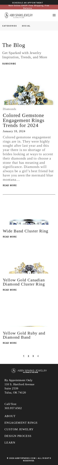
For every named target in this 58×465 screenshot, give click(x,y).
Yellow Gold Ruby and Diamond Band (24, 335)
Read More (10, 185)
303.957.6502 (13, 408)
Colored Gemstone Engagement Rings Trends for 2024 (23, 120)
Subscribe (9, 64)
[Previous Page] (19, 356)
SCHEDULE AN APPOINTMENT (27, 3)
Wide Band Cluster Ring (25, 231)
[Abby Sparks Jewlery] (29, 371)
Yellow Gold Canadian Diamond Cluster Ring (24, 282)
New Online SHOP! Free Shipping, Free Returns (29, 7)
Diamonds (9, 109)
